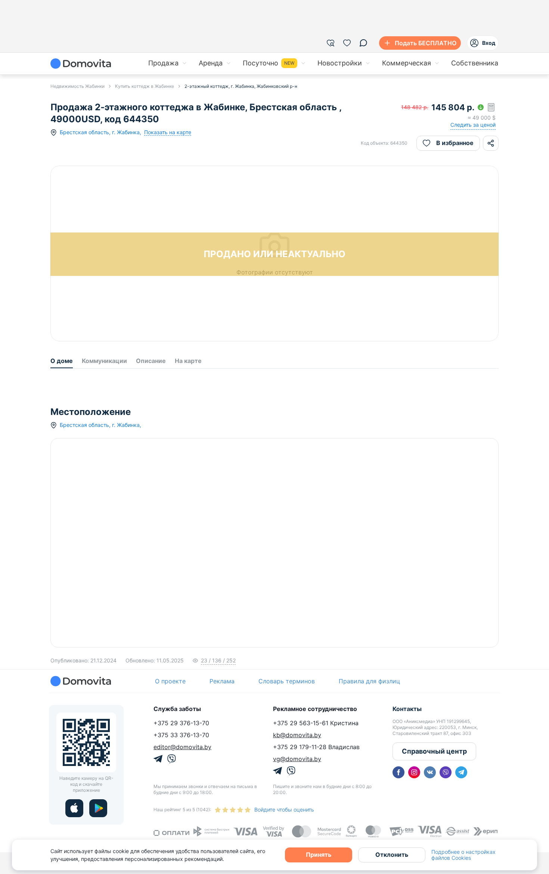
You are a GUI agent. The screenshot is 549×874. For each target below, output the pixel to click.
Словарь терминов (286, 681)
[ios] (74, 808)
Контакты (407, 709)
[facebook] (398, 772)
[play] (98, 808)
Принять (318, 854)
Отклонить (391, 854)
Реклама (222, 681)
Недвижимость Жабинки (77, 86)
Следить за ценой (473, 124)
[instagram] (414, 772)
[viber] (446, 772)
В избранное (455, 143)
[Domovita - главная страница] (80, 63)
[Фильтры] (330, 43)
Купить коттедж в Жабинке (144, 86)
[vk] (430, 772)
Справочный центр (434, 751)
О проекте (170, 681)
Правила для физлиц (369, 681)
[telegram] (461, 772)
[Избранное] (347, 43)
